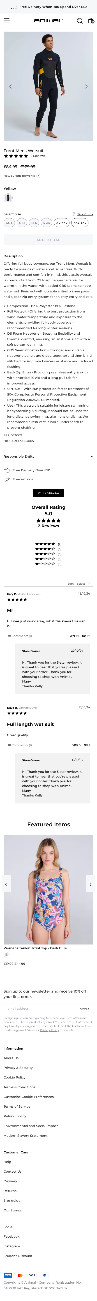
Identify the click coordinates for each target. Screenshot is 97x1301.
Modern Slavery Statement (26, 1136)
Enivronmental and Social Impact (31, 1126)
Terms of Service (17, 1106)
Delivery (10, 1181)
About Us (11, 1058)
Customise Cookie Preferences (29, 1097)
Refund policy (15, 1116)
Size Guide (85, 214)
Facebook (12, 1236)
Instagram (12, 1246)
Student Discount (18, 1256)
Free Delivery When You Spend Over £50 (53, 7)
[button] (48, 493)
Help (7, 1162)
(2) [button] (59, 544)
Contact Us (12, 1171)
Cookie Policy (14, 1077)
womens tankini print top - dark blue (35, 948)
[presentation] (10, 86)
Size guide (12, 1201)
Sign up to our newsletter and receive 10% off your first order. (45, 994)
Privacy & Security (18, 1068)
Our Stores (12, 1210)
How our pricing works (21, 175)
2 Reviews (38, 155)
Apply (85, 1008)
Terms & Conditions (19, 1087)
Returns (10, 1191)
